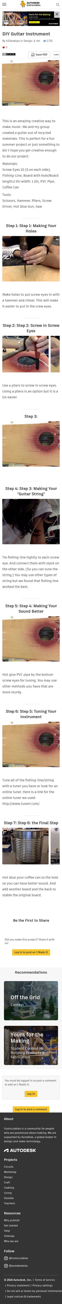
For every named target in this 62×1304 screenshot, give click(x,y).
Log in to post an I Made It (31, 952)
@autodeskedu (18, 1266)
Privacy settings (42, 1285)
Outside (9, 1198)
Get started (11, 1225)
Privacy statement (18, 1285)
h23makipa (13, 41)
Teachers (9, 1203)
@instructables (18, 1258)
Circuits (8, 1167)
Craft (7, 1182)
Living (8, 1193)
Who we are (11, 1241)
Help (7, 1231)
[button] (4, 4)
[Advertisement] (31, 18)
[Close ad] (57, 14)
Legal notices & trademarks (24, 1296)
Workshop (10, 1172)
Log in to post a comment (31, 1109)
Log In (31, 1094)
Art (38, 41)
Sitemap (9, 1236)
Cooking (9, 1188)
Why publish (12, 1220)
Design (28, 41)
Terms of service (45, 1280)
